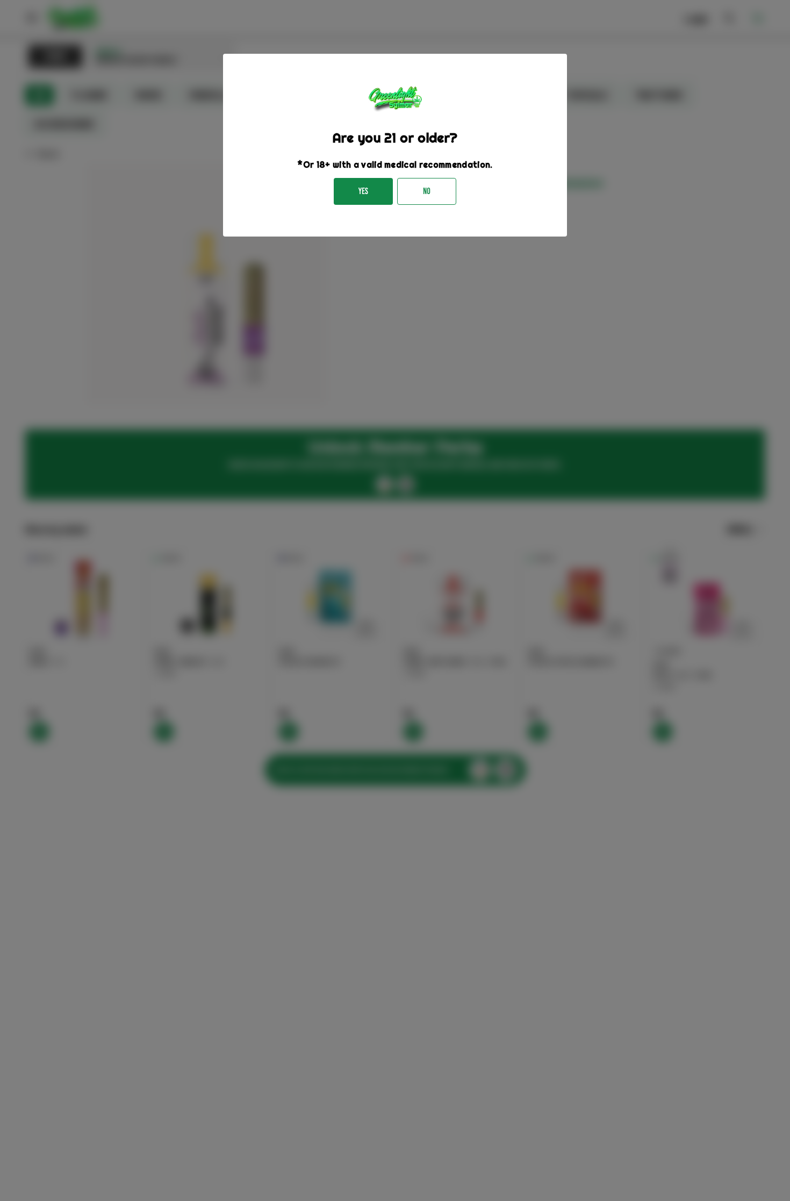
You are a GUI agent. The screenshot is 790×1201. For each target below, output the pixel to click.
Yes (363, 191)
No (426, 191)
